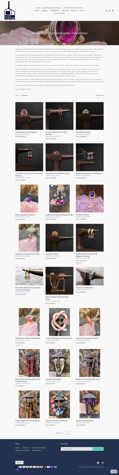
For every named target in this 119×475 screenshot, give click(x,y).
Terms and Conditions (38, 448)
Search (17, 448)
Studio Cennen (88, 467)
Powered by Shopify (98, 467)
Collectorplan (37, 450)
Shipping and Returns (22, 450)
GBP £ (19, 462)
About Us (26, 448)
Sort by (17, 95)
